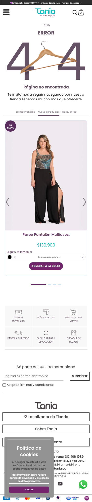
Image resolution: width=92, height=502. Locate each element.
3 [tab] (54, 284)
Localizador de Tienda (47, 416)
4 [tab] (59, 284)
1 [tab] (38, 284)
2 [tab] (49, 284)
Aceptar (29, 489)
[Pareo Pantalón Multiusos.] (46, 175)
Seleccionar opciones (49, 257)
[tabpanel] (46, 198)
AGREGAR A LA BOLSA (46, 266)
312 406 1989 (74, 457)
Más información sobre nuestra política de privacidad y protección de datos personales (29, 478)
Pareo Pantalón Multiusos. (46, 235)
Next (84, 201)
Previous (7, 201)
